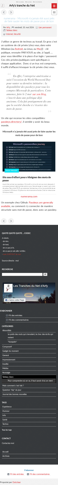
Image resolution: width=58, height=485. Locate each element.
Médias (5, 368)
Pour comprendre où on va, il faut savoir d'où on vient (30, 381)
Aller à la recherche (37, 1)
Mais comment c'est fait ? (13, 386)
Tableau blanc (11, 30)
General (5, 355)
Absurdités (6, 331)
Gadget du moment (10, 351)
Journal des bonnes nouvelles (14, 394)
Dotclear (17, 482)
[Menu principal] (54, 6)
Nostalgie (6, 373)
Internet (9, 34)
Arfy (8, 28)
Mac (39, 49)
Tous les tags (7, 430)
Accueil (5, 452)
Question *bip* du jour (11, 390)
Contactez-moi (8, 443)
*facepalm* (12, 342)
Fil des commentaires (19, 320)
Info (4, 415)
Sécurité (17, 34)
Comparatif (7, 347)
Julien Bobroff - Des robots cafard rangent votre (3, 12)
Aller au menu (28, 1)
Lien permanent (45, 28)
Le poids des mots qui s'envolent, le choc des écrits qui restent (30, 336)
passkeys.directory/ (11, 122)
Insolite (5, 364)
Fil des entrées (15, 315)
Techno (5, 424)
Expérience (6, 407)
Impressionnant (8, 360)
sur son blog (39, 94)
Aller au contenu (20, 1)
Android (19, 49)
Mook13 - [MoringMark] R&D (11, 12)
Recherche (7, 269)
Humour (5, 411)
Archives (5, 456)
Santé (4, 420)
